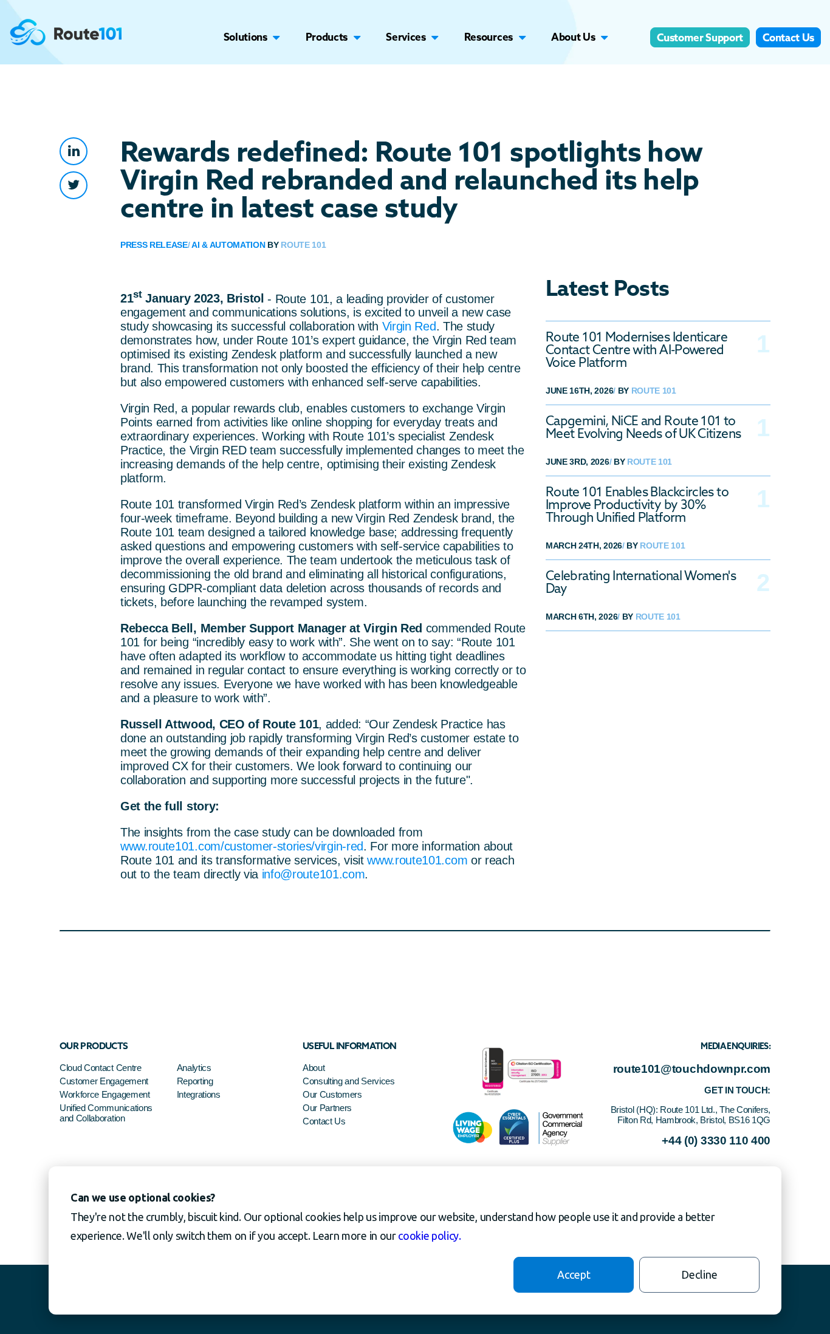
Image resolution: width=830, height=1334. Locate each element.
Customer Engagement (105, 1081)
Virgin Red (409, 326)
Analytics (194, 1067)
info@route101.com (313, 874)
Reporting (195, 1081)
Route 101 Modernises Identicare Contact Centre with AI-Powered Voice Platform (636, 350)
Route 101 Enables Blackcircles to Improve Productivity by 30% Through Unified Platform (637, 504)
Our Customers (332, 1094)
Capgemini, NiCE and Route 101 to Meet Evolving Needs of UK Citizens (643, 427)
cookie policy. (429, 1236)
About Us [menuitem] (573, 36)
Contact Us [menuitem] (788, 37)
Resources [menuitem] (488, 36)
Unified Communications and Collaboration (106, 1113)
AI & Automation (228, 245)
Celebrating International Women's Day (641, 582)
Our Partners (327, 1108)
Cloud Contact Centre (101, 1067)
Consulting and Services (349, 1081)
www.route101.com (417, 860)
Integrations (199, 1094)
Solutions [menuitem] (245, 36)
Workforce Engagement (105, 1094)
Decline (699, 1274)
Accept (574, 1274)
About (313, 1067)
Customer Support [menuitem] (700, 37)
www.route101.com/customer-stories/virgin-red (241, 846)
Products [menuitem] (327, 36)
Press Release (154, 245)
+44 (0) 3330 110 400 (716, 1140)
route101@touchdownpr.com (691, 1068)
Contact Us (324, 1121)
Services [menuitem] (405, 36)
